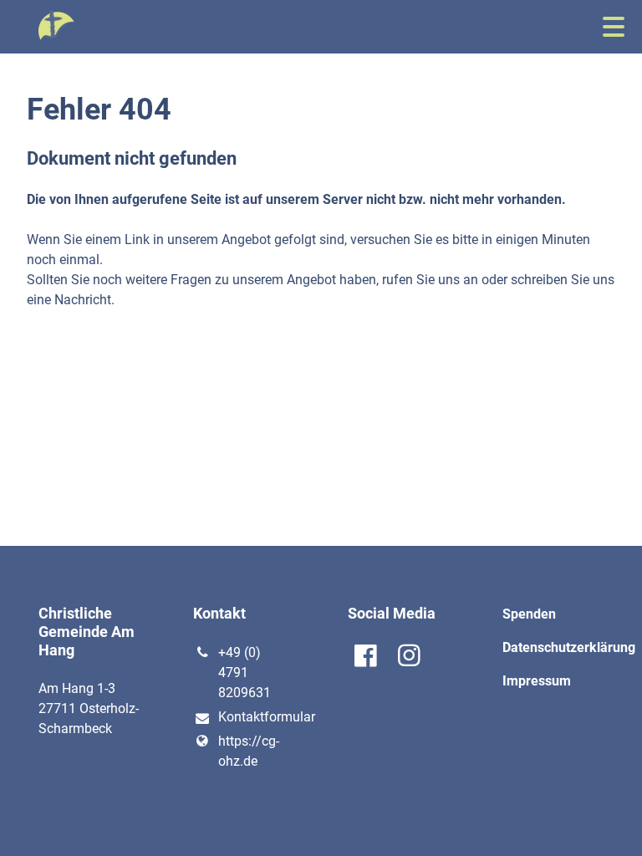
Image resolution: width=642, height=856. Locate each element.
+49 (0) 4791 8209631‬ (244, 673)
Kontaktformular (256, 717)
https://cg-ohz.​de (248, 751)
